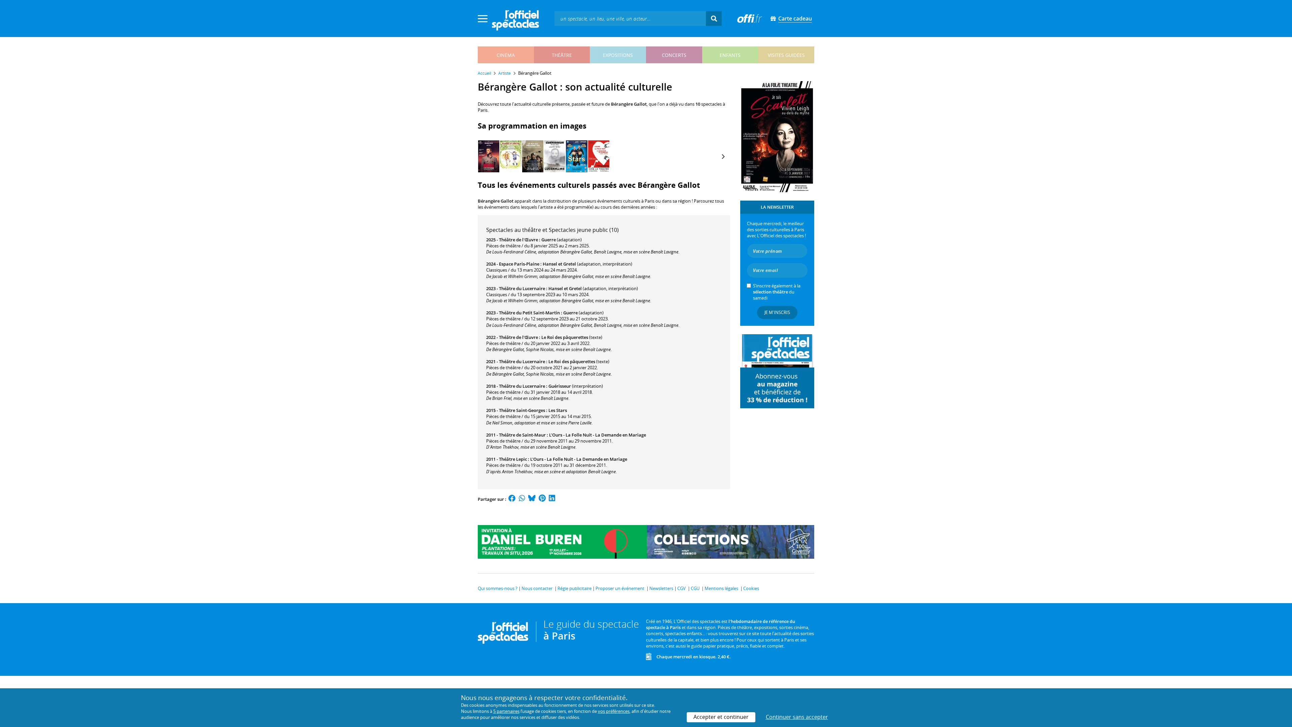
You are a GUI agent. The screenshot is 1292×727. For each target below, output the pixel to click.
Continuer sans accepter (797, 717)
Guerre (548, 240)
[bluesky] (532, 499)
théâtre (562, 55)
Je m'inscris (777, 312)
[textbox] (630, 18)
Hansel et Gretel (559, 264)
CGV (681, 588)
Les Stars (557, 410)
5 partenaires (506, 711)
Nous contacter (537, 588)
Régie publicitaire (574, 588)
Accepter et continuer (721, 717)
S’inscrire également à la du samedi (776, 292)
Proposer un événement (620, 588)
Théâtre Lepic (513, 459)
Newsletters (661, 588)
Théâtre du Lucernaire (522, 288)
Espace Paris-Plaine (519, 264)
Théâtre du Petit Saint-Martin (529, 313)
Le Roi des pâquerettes (564, 337)
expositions (618, 55)
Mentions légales (721, 588)
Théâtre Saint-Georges (522, 410)
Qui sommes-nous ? (497, 588)
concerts (674, 55)
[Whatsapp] (522, 499)
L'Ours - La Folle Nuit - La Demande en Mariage (597, 435)
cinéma (506, 55)
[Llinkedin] (552, 499)
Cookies (751, 588)
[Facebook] (512, 499)
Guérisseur (559, 386)
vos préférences (614, 711)
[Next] (723, 156)
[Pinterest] (542, 499)
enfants (730, 55)
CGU (695, 588)
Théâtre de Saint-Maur (522, 435)
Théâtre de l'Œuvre (518, 240)
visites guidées (786, 55)
